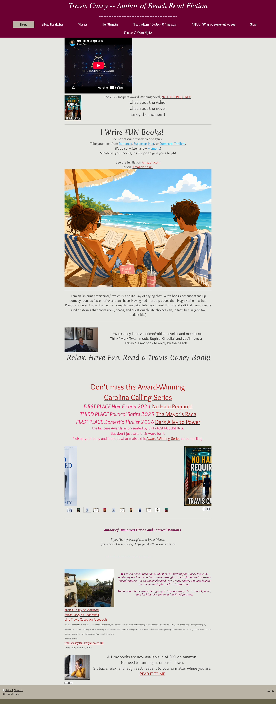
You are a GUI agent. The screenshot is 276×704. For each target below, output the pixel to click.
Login (271, 690)
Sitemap (18, 690)
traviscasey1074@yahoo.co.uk (84, 643)
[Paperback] (138, 476)
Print (8, 690)
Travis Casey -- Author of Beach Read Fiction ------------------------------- (138, 10)
